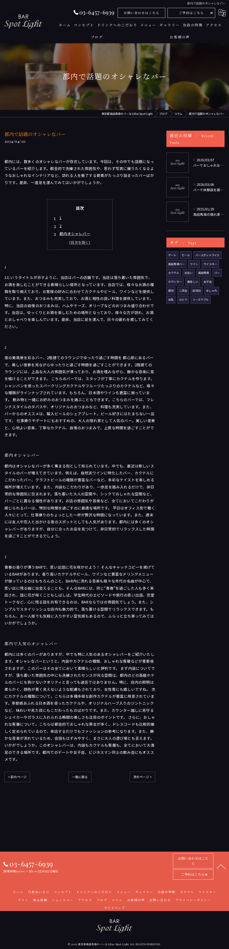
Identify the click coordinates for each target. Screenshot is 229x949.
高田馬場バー (176, 264)
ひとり (183, 299)
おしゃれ (211, 290)
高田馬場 (203, 272)
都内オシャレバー (74, 233)
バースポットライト (207, 255)
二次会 (183, 290)
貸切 (171, 290)
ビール (186, 255)
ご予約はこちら (191, 13)
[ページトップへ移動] (221, 866)
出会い (188, 272)
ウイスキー (210, 264)
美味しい (192, 281)
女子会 (208, 281)
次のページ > (142, 777)
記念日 (197, 290)
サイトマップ (114, 908)
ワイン (194, 264)
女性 (171, 299)
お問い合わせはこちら (141, 13)
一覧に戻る (80, 777)
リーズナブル (201, 299)
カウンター (175, 281)
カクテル (173, 272)
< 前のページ (17, 777)
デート (172, 255)
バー (217, 272)
